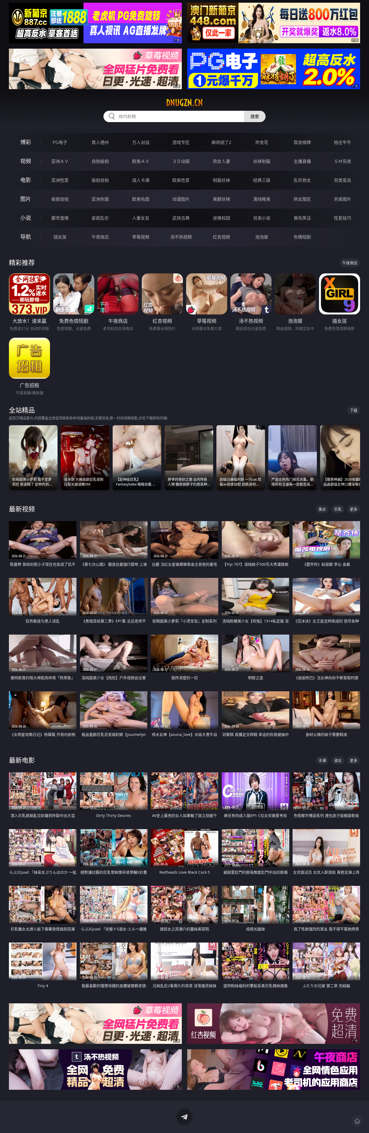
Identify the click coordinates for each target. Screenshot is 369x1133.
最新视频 (22, 508)
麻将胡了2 (221, 142)
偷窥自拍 (60, 199)
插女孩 (59, 237)
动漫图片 (181, 199)
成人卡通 (140, 180)
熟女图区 (302, 199)
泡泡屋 (261, 237)
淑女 (338, 760)
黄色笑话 (302, 218)
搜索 (254, 116)
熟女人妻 (221, 161)
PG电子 (60, 142)
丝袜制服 (261, 161)
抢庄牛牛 (342, 142)
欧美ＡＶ (140, 161)
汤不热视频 (181, 237)
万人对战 (140, 142)
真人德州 (100, 142)
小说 (25, 218)
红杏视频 (221, 237)
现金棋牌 (302, 142)
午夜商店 (100, 237)
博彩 (25, 142)
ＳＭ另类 (342, 161)
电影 (25, 180)
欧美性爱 (181, 180)
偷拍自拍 (100, 180)
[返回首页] (357, 1121)
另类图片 (342, 199)
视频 (25, 161)
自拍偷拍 (100, 161)
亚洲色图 (100, 199)
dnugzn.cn (184, 102)
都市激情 (60, 218)
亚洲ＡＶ (60, 161)
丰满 (322, 760)
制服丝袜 (221, 180)
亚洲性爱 (60, 180)
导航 (25, 236)
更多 (353, 509)
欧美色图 (140, 199)
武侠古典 (181, 218)
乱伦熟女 (302, 180)
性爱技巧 (342, 218)
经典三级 (261, 180)
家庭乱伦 (100, 218)
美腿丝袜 (221, 199)
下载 (353, 410)
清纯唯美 (261, 199)
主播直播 (302, 161)
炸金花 (261, 142)
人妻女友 (140, 218)
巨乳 (338, 509)
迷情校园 (221, 218)
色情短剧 (302, 237)
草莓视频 (140, 237)
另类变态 (342, 180)
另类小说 (261, 218)
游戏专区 (181, 142)
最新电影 (22, 760)
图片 (25, 199)
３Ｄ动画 (181, 161)
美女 (322, 509)
